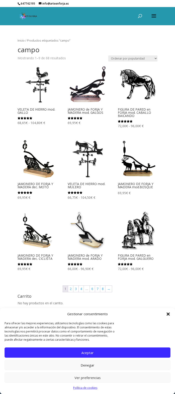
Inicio (21, 40)
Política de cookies (85, 388)
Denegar (87, 365)
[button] (168, 314)
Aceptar (87, 352)
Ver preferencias (88, 377)
